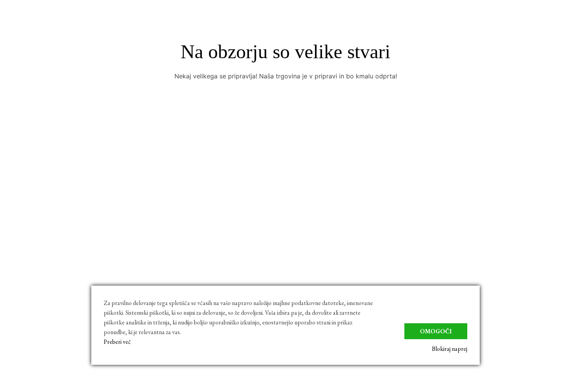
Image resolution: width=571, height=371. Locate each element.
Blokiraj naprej (449, 349)
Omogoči (436, 331)
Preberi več (117, 342)
